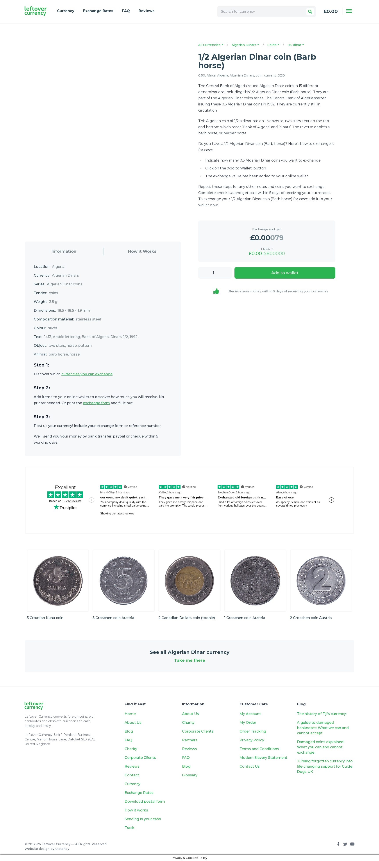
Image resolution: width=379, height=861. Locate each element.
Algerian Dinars (244, 45)
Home (130, 714)
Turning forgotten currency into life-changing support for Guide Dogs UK (325, 766)
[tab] (64, 251)
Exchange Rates (98, 11)
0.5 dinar (295, 45)
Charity (131, 749)
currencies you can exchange (87, 374)
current (270, 75)
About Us (133, 722)
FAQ (126, 11)
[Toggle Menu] (349, 11)
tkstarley (62, 849)
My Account (250, 714)
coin (259, 75)
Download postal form (145, 801)
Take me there (189, 660)
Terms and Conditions (259, 749)
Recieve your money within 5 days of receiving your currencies (278, 291)
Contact (132, 775)
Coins (272, 45)
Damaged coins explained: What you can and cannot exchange (320, 747)
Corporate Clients (140, 758)
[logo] (35, 11)
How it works (136, 810)
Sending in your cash (143, 819)
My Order (248, 722)
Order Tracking (253, 731)
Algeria (222, 75)
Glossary (189, 775)
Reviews (146, 11)
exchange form (96, 403)
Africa (211, 75)
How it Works (142, 251)
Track (129, 828)
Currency (65, 11)
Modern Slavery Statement (263, 758)
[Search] (310, 11)
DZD (281, 75)
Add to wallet (285, 272)
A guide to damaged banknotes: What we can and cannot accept (323, 727)
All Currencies (209, 45)
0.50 (201, 75)
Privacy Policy (252, 740)
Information (64, 251)
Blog (129, 731)
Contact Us (250, 766)
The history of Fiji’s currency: (322, 714)
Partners (189, 740)
